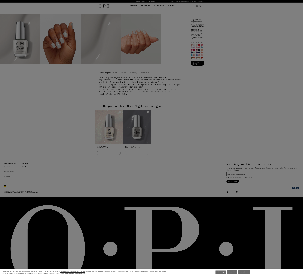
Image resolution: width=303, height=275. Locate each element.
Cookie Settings (220, 272)
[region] (151, 272)
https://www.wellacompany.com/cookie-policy (73, 273)
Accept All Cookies (244, 272)
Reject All (231, 272)
